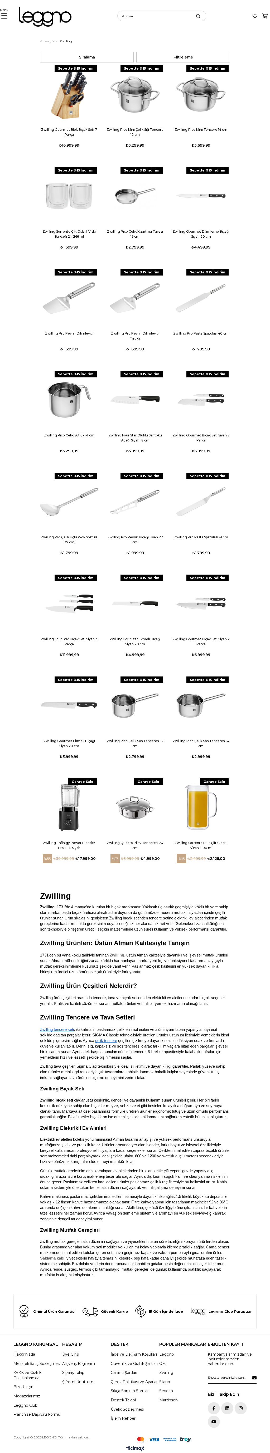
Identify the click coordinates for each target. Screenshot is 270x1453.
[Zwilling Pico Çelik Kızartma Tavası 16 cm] (135, 196)
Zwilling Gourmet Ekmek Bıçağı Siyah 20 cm (69, 743)
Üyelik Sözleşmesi (127, 1409)
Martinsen (168, 1400)
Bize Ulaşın (23, 1386)
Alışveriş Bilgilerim (78, 1363)
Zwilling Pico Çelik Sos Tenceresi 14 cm (201, 743)
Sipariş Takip (73, 1372)
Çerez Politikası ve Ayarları (134, 1381)
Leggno (166, 1354)
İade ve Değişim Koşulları (134, 1354)
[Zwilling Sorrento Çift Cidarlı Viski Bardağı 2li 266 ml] (69, 196)
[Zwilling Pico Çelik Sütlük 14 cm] (69, 400)
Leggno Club (25, 1405)
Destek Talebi (123, 1400)
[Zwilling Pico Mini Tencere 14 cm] (201, 94)
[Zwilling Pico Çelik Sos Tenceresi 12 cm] (135, 705)
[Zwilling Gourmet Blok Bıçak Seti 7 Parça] (69, 94)
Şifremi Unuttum (77, 1381)
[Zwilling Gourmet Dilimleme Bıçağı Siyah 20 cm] (201, 196)
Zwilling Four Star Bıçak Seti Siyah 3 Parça (69, 641)
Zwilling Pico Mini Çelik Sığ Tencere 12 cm (135, 132)
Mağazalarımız (26, 1396)
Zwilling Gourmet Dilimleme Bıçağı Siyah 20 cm (200, 233)
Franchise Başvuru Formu (36, 1414)
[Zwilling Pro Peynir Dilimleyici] (69, 298)
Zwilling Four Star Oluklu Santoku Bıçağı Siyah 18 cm (135, 437)
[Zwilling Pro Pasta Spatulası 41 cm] (201, 502)
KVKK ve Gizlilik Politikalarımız (27, 1375)
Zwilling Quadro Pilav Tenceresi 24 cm (135, 845)
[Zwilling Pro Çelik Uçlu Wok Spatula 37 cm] (69, 502)
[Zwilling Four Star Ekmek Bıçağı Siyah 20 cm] (135, 604)
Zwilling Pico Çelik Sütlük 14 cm (69, 435)
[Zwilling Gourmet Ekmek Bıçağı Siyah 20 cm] (69, 705)
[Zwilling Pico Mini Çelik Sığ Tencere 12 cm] (135, 94)
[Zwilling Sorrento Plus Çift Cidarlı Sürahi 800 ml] (201, 807)
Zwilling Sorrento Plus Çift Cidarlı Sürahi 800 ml (201, 845)
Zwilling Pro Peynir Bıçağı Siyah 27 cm (135, 539)
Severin (166, 1390)
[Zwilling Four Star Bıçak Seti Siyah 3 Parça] (69, 604)
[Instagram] (241, 1408)
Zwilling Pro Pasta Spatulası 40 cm (201, 333)
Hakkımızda (24, 1354)
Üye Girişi (70, 1354)
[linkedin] (227, 1408)
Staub (164, 1381)
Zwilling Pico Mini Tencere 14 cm (201, 130)
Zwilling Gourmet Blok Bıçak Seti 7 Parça (69, 132)
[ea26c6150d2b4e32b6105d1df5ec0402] (164, 1439)
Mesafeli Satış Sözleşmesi (36, 1363)
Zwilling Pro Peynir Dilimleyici (69, 333)
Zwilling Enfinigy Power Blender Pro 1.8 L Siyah (69, 845)
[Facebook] (214, 1408)
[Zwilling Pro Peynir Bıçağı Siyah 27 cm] (135, 502)
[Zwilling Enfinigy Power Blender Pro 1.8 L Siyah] (69, 807)
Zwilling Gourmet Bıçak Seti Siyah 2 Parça (201, 437)
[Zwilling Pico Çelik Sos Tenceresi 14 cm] (201, 705)
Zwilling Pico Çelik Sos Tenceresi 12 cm (135, 743)
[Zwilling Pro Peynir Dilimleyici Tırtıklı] (135, 298)
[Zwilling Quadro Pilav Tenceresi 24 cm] (135, 807)
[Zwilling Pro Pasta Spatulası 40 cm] (201, 298)
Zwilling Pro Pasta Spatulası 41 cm (201, 537)
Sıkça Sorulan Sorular (130, 1390)
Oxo (163, 1363)
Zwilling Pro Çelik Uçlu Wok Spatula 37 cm (69, 539)
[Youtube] (214, 1422)
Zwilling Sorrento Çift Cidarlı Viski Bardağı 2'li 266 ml (69, 233)
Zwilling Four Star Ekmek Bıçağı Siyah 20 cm (135, 641)
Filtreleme (183, 57)
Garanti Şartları (124, 1372)
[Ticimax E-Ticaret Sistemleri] (135, 1449)
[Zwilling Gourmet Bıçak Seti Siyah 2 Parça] (201, 400)
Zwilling (117, 955)
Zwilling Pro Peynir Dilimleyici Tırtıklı (135, 335)
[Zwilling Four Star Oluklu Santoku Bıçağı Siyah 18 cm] (135, 400)
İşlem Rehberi (123, 1418)
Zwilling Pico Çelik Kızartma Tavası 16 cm (135, 233)
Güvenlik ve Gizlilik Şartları (134, 1363)
